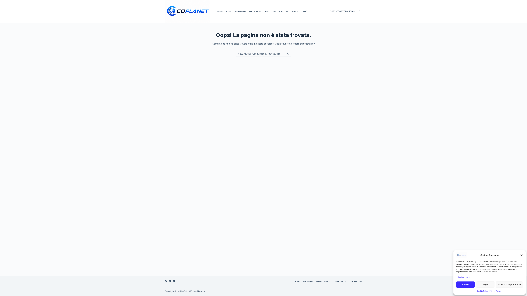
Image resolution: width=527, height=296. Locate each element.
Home (220, 11)
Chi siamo (308, 281)
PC (287, 11)
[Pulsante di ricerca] (359, 11)
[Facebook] (166, 281)
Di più (304, 11)
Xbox (267, 11)
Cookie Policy (482, 291)
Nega (485, 284)
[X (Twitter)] (170, 281)
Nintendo (278, 11)
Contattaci (356, 281)
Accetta (465, 284)
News (228, 11)
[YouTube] (174, 281)
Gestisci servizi (464, 277)
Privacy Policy (495, 291)
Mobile (295, 11)
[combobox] (261, 53)
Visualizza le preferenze (509, 284)
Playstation (255, 11)
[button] (521, 255)
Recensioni (240, 11)
